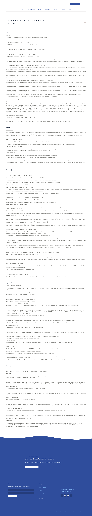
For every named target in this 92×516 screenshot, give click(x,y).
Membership (47, 9)
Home (22, 9)
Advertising (55, 9)
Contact (82, 3)
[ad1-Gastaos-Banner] (46, 447)
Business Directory (31, 9)
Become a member (75, 3)
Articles (63, 9)
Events (39, 9)
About (69, 9)
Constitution (41, 498)
